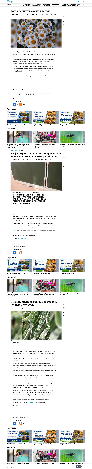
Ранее (14, 230)
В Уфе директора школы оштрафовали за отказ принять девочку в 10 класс (32, 5)
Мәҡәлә (9, 4)
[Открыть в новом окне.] (16, 104)
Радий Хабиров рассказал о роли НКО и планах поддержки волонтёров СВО (71, 5)
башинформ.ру (22, 238)
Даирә (10, 1)
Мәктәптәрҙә (14, 150)
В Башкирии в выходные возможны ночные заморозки (51, 5)
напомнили (30, 402)
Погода (12, 8)
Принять (79, 466)
